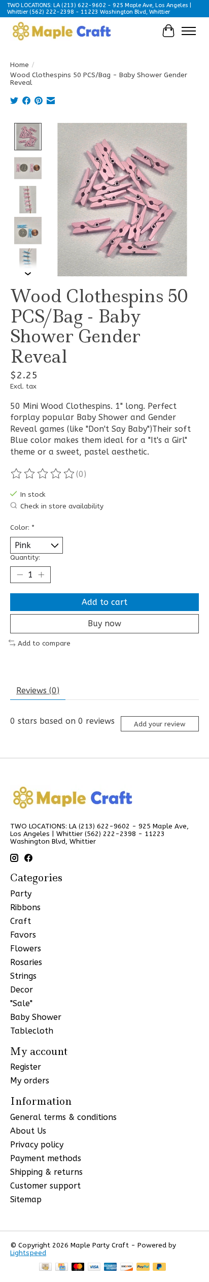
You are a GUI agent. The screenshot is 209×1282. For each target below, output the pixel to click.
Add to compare (44, 643)
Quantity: (25, 557)
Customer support (45, 1186)
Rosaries (26, 962)
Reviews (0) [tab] (37, 690)
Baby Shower (35, 1017)
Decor (21, 990)
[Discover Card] (126, 1267)
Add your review (159, 724)
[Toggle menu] (189, 31)
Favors (23, 935)
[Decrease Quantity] (19, 575)
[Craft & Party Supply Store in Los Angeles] (61, 30)
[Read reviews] (43, 474)
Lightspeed (28, 1253)
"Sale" (21, 1003)
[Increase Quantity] (41, 575)
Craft (20, 921)
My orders (29, 1080)
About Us (28, 1131)
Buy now (104, 623)
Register (25, 1067)
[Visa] (94, 1267)
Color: (22, 527)
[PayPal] (143, 1267)
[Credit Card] (61, 1267)
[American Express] (110, 1267)
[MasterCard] (78, 1267)
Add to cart (104, 602)
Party (20, 894)
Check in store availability (61, 506)
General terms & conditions (63, 1117)
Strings (23, 976)
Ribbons (25, 907)
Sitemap (26, 1199)
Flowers (25, 948)
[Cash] (45, 1267)
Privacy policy (36, 1144)
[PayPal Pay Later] (159, 1267)
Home (19, 65)
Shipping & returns (46, 1172)
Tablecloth (31, 1031)
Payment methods (45, 1158)
